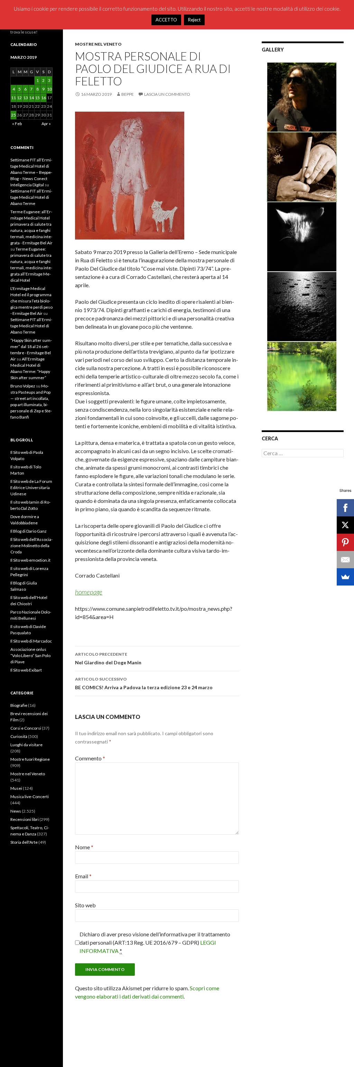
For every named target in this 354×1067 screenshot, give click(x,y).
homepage (88, 592)
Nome (84, 847)
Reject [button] (194, 19)
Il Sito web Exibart (26, 670)
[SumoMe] (345, 577)
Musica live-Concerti (29, 796)
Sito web (85, 905)
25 (13, 115)
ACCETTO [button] (166, 19)
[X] (345, 525)
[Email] (345, 559)
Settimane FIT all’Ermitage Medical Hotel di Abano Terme (31, 197)
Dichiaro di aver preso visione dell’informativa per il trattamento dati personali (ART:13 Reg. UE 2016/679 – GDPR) (155, 942)
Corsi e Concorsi (25, 728)
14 (31, 97)
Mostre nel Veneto (98, 44)
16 (43, 97)
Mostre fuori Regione (30, 759)
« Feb (17, 123)
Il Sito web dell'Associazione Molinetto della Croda (31, 545)
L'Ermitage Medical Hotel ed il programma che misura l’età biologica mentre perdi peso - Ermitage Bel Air (31, 301)
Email (83, 876)
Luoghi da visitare (26, 744)
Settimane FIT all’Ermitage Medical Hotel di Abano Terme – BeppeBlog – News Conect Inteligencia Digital (31, 172)
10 (49, 89)
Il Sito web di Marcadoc (31, 641)
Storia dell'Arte (24, 842)
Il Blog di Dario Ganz (28, 531)
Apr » (46, 123)
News (15, 811)
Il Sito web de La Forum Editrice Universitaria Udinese (31, 487)
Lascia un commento (167, 94)
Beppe (127, 94)
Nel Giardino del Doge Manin (108, 658)
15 (37, 97)
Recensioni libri (24, 819)
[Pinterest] (345, 542)
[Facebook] (345, 507)
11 (13, 97)
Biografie (18, 705)
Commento (90, 758)
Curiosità (18, 736)
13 (25, 97)
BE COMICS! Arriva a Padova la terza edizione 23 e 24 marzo (144, 683)
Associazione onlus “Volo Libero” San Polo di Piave (30, 655)
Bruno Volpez (22, 386)
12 (19, 97)
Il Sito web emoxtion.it (30, 560)
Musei (16, 788)
